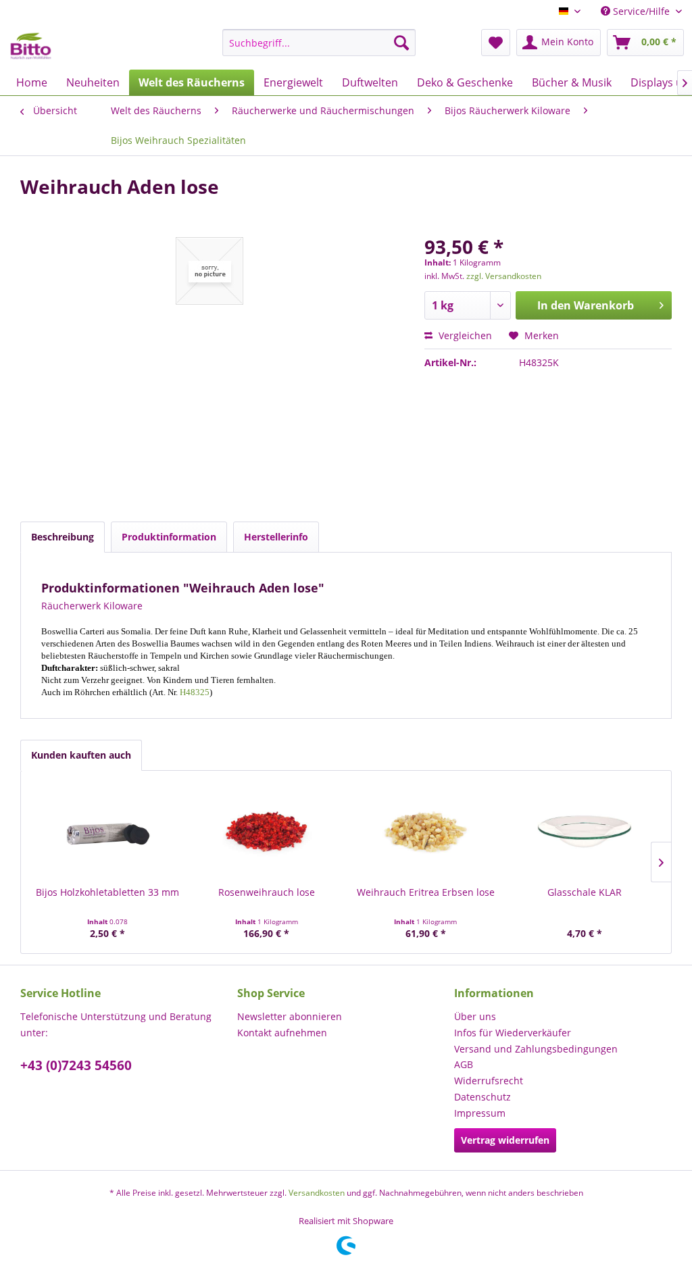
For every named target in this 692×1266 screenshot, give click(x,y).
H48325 (194, 692)
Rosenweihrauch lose (266, 892)
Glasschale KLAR (584, 892)
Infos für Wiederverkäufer (512, 1032)
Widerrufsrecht (488, 1080)
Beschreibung (62, 536)
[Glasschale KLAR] (585, 831)
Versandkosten (317, 1192)
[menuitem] (319, 42)
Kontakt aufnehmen (282, 1032)
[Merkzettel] (495, 42)
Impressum (479, 1113)
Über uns (475, 1016)
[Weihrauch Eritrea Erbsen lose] (426, 831)
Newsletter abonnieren (289, 1016)
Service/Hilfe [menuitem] (641, 11)
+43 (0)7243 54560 (76, 1065)
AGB (463, 1064)
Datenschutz (482, 1096)
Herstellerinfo (276, 536)
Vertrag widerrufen (505, 1140)
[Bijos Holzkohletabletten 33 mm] (107, 831)
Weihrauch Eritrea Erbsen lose (426, 892)
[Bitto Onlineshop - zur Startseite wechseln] (31, 46)
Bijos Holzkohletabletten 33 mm (107, 892)
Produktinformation (169, 536)
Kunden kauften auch (81, 755)
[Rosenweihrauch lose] (267, 831)
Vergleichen (464, 335)
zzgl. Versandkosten (503, 276)
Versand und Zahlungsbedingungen (536, 1048)
